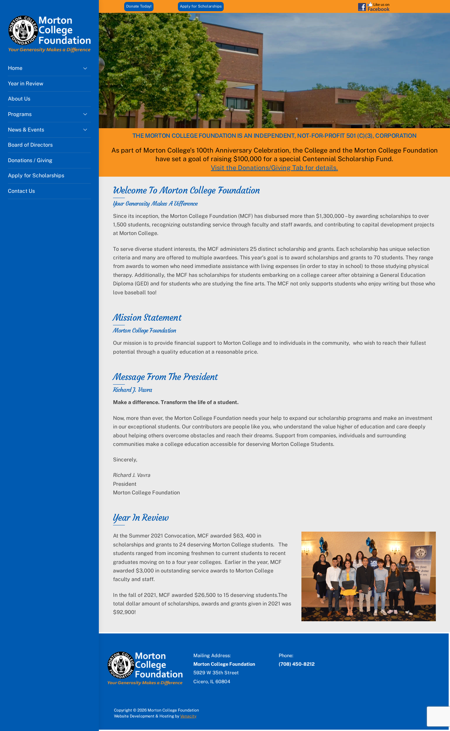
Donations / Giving (30, 160)
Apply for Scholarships (36, 175)
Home (15, 68)
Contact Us (21, 191)
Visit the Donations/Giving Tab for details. (274, 168)
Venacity (188, 716)
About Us (19, 99)
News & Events (26, 130)
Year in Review (25, 83)
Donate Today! (139, 6)
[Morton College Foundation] (49, 50)
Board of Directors (30, 145)
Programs (20, 114)
